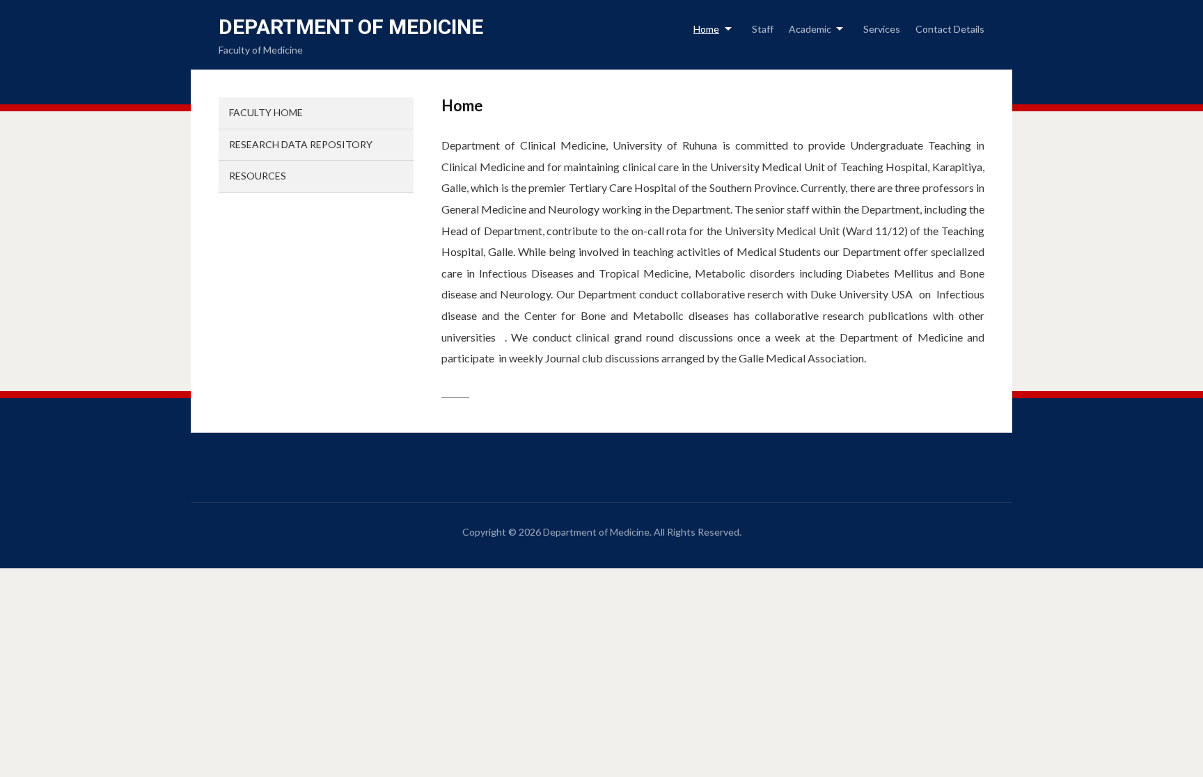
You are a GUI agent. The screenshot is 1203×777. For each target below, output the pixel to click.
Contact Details (949, 29)
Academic (810, 29)
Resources (257, 176)
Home (706, 29)
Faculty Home (266, 112)
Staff (762, 29)
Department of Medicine (351, 27)
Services (881, 29)
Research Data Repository (300, 144)
